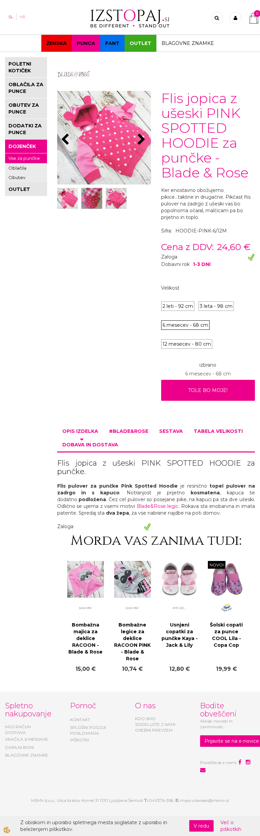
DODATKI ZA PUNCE (25, 129)
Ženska (56, 43)
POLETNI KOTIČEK (19, 67)
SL (10, 17)
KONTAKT (80, 719)
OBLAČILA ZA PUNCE (25, 87)
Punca (86, 43)
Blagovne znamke (187, 43)
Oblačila (17, 168)
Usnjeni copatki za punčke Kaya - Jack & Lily (179, 635)
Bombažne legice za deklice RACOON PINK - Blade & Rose (132, 642)
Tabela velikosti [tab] (218, 431)
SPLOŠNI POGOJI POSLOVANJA (88, 730)
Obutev (16, 177)
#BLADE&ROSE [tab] (128, 431)
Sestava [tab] (171, 431)
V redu (201, 826)
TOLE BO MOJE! (208, 390)
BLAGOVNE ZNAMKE (26, 755)
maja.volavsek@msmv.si (204, 800)
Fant (112, 43)
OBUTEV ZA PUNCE (23, 108)
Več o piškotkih (230, 825)
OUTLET (140, 43)
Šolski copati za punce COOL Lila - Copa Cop (226, 635)
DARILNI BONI (19, 747)
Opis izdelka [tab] (80, 431)
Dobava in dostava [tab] (90, 445)
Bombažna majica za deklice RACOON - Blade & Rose (85, 638)
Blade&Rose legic (158, 506)
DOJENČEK (22, 146)
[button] (142, 139)
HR (22, 17)
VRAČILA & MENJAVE (26, 739)
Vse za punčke (24, 158)
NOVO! (217, 564)
